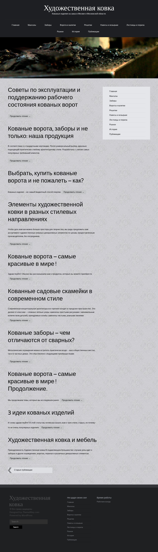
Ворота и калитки (68, 25)
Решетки (88, 25)
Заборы (48, 25)
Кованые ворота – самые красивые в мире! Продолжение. (42, 381)
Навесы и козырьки (109, 25)
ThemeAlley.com (31, 512)
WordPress (27, 516)
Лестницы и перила (135, 25)
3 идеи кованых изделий (41, 413)
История (76, 32)
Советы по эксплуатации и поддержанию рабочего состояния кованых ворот (44, 97)
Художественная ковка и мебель (52, 440)
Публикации (93, 32)
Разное (60, 32)
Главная (15, 25)
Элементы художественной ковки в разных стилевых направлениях (45, 212)
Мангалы (32, 25)
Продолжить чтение (20, 116)
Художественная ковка (79, 8)
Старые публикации (23, 470)
